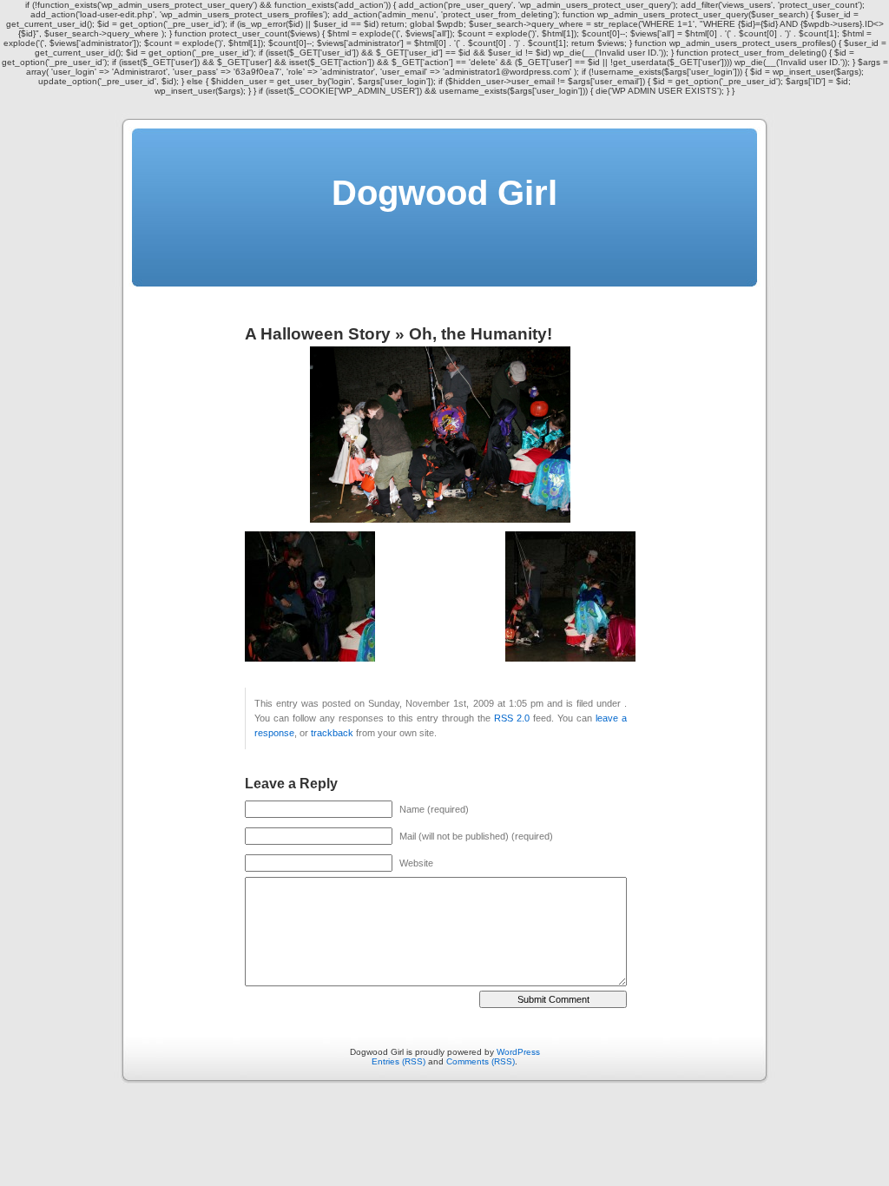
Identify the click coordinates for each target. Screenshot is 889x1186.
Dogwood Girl (444, 193)
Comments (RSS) (480, 1061)
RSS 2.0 (512, 718)
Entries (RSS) (398, 1061)
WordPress (518, 1052)
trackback (332, 733)
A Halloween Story (318, 334)
